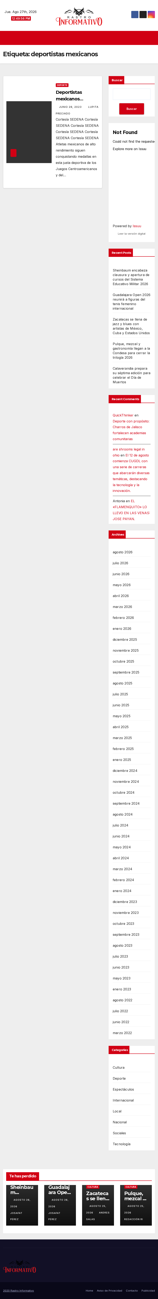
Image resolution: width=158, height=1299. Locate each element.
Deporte (62, 85)
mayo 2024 (122, 847)
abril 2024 (121, 858)
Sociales (119, 1133)
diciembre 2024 (125, 771)
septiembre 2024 (126, 803)
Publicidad (148, 1290)
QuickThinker (123, 415)
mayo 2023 (121, 978)
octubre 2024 (124, 792)
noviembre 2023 (126, 913)
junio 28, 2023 (70, 106)
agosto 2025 (122, 683)
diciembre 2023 (125, 902)
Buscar (117, 80)
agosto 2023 (122, 945)
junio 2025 (121, 705)
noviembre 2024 (126, 781)
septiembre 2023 (126, 934)
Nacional (120, 1122)
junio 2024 (121, 836)
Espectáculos (123, 1089)
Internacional (123, 1100)
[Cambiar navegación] (80, 37)
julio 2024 (120, 825)
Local (117, 1111)
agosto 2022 (122, 1000)
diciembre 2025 (125, 639)
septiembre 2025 (126, 672)
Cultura (118, 1067)
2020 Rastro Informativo (18, 1290)
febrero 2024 (123, 880)
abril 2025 (121, 727)
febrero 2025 (123, 749)
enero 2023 (122, 989)
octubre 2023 (123, 924)
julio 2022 (120, 1011)
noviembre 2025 (126, 650)
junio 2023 (121, 967)
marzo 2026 (122, 607)
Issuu (137, 226)
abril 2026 (121, 596)
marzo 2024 (122, 869)
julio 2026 (120, 563)
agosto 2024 (123, 814)
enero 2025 (122, 760)
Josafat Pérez (16, 1216)
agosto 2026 (122, 552)
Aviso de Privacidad (109, 1290)
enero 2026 (122, 629)
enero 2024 (122, 891)
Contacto (132, 1290)
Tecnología (121, 1144)
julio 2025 (120, 694)
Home (89, 1290)
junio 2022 (121, 1022)
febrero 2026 (123, 618)
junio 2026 (121, 574)
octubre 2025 (123, 661)
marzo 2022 (122, 1033)
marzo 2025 (122, 738)
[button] (152, 38)
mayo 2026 (122, 585)
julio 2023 (120, 956)
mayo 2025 (121, 716)
